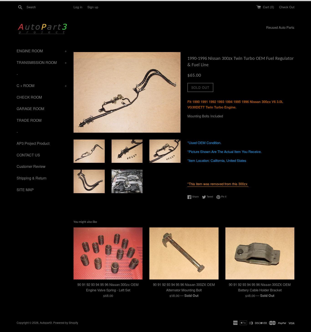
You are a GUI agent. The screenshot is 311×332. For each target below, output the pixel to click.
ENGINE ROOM (42, 50)
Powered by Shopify (65, 322)
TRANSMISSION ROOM (42, 62)
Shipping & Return (31, 178)
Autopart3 (46, 322)
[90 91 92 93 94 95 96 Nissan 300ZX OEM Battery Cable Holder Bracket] (259, 253)
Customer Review (31, 166)
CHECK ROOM (29, 97)
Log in (78, 7)
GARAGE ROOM (30, 108)
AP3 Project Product (33, 143)
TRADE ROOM (29, 120)
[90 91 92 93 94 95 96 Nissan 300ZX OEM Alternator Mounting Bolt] (183, 253)
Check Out (286, 7)
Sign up (92, 7)
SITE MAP (25, 189)
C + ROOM (42, 85)
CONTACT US (28, 155)
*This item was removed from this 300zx (217, 183)
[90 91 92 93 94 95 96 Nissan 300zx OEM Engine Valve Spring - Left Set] (108, 253)
